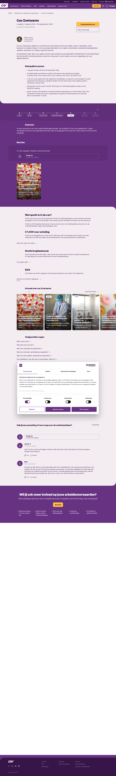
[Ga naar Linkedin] (18, 766)
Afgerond (95, 115)
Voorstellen (43, 115)
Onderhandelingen (57, 115)
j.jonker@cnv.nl (28, 41)
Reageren (29, 155)
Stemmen (70, 115)
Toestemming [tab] (27, 371)
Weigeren (32, 409)
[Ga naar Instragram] (12, 766)
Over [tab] (88, 371)
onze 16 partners (29, 380)
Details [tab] (48, 371)
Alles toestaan (84, 409)
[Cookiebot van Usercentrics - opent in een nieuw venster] (89, 365)
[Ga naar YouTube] (15, 766)
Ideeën (29, 115)
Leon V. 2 (27, 444)
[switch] (47, 401)
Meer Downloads (83, 30)
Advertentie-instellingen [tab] (68, 371)
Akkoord (84, 115)
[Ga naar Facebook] (9, 766)
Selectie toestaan (58, 409)
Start (19, 115)
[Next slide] (29, 292)
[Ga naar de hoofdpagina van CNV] (4, 5)
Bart (26, 462)
